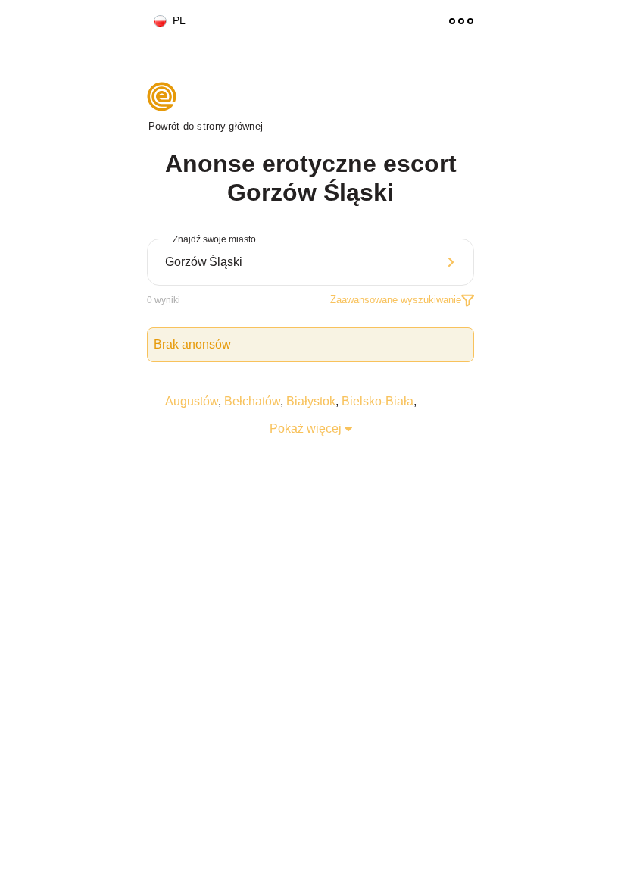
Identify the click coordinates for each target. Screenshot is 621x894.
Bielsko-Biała (377, 401)
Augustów (191, 401)
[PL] (154, 21)
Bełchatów (252, 401)
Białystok (310, 401)
